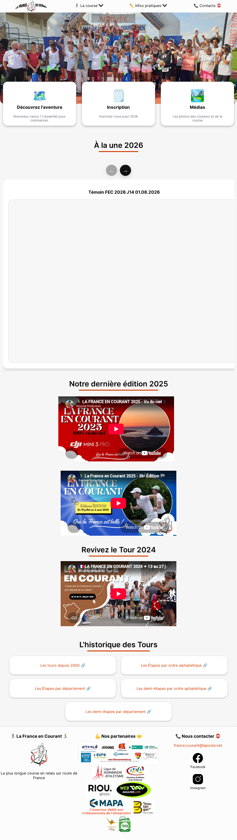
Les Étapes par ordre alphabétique (171, 665)
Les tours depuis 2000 (60, 665)
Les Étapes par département (60, 688)
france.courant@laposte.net (198, 745)
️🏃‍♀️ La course (87, 5)
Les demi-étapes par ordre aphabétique (171, 688)
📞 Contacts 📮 (207, 5)
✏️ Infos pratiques (145, 5)
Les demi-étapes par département (116, 711)
